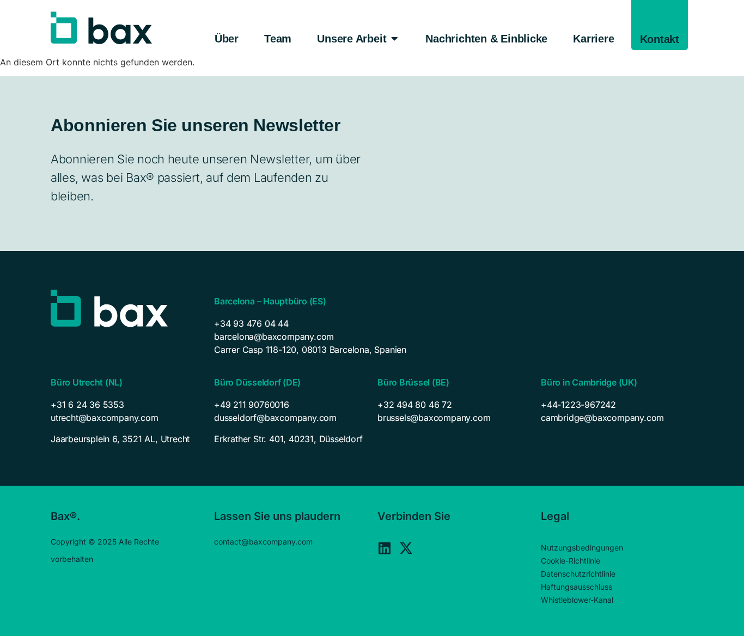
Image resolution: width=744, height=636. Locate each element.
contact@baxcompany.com (263, 541)
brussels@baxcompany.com (433, 417)
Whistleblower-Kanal (577, 599)
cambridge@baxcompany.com (602, 417)
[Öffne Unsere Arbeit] (394, 38)
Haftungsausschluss (576, 586)
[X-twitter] (406, 548)
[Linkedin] (384, 548)
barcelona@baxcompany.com (274, 336)
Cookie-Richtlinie (570, 560)
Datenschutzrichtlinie (578, 573)
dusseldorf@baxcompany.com (275, 417)
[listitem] (127, 438)
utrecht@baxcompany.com (104, 417)
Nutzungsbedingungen (582, 547)
